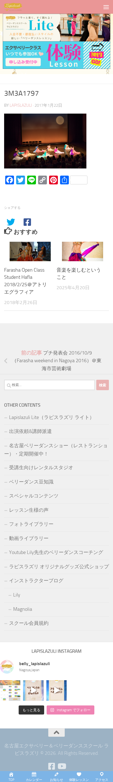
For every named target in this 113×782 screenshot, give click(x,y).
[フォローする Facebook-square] (51, 766)
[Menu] (106, 7)
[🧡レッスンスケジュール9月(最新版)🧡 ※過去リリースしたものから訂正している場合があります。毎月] (10, 690)
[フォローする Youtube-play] (61, 766)
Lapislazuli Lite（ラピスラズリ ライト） (51, 417)
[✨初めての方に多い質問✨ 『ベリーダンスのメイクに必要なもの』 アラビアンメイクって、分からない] (33, 690)
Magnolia (22, 609)
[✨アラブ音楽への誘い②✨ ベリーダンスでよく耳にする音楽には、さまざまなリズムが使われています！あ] (56, 690)
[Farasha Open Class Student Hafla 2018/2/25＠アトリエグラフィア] (30, 251)
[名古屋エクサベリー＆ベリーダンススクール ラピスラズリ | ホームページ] (16, 7)
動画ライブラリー (29, 538)
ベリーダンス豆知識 (31, 482)
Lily (16, 595)
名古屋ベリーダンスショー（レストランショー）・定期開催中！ (56, 450)
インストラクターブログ (36, 581)
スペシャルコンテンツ (33, 496)
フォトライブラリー (31, 524)
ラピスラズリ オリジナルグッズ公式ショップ (59, 567)
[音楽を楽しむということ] (82, 251)
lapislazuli (21, 105)
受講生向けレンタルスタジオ (41, 468)
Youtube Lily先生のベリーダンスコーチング (56, 552)
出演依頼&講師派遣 (30, 431)
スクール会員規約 (29, 623)
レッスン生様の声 (29, 510)
